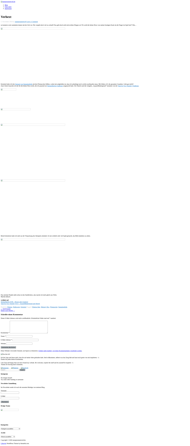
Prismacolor (53, 307)
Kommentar (5, 333)
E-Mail (3, 396)
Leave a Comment (32, 22)
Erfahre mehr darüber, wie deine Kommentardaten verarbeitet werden (60, 351)
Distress (9, 307)
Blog (6, 5)
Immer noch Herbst (8, 310)
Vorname (3, 391)
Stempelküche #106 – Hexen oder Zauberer (14, 302)
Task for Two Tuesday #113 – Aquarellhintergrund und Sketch (20, 304)
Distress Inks (36, 307)
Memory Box (45, 307)
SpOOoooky (6, 309)
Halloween (16, 307)
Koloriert (23, 307)
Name (3, 336)
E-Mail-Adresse (6, 340)
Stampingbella (62, 307)
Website (3, 343)
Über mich (8, 7)
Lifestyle (3, 443)
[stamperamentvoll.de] (8, 1)
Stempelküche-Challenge (55, 86)
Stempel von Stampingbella (23, 84)
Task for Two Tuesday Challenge (128, 86)
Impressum (8, 8)
